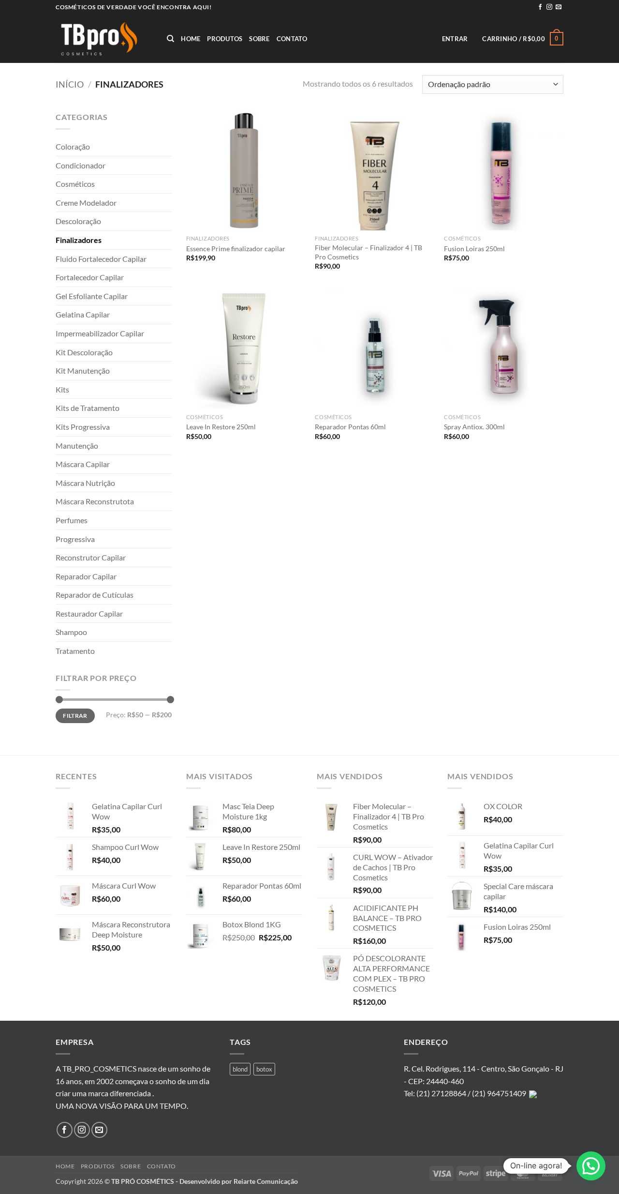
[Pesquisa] (170, 39)
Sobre (259, 39)
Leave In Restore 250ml (221, 427)
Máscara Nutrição (85, 482)
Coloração (73, 146)
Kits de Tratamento (87, 407)
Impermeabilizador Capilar (100, 333)
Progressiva (75, 539)
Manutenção (77, 445)
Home (190, 39)
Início (70, 84)
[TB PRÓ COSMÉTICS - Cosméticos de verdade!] (104, 39)
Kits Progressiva (83, 426)
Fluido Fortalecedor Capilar (101, 258)
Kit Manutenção (83, 370)
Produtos (224, 39)
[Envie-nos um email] (558, 7)
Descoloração (78, 221)
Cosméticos (75, 183)
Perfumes (72, 520)
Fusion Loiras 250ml (474, 248)
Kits (62, 389)
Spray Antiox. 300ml (474, 427)
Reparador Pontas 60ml (350, 427)
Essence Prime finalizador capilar (235, 248)
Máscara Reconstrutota (95, 501)
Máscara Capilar (83, 464)
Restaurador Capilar (89, 613)
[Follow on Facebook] (540, 7)
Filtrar (75, 715)
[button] (455, 38)
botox (264, 1069)
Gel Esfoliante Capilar (92, 296)
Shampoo (71, 631)
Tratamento (75, 650)
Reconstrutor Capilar (91, 557)
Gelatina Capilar (83, 314)
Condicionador (80, 165)
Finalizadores (79, 239)
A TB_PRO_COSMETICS (96, 1068)
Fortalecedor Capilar (90, 277)
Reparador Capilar (86, 576)
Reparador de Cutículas (94, 594)
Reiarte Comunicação (266, 1181)
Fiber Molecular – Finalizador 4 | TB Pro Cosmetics (368, 252)
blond (240, 1069)
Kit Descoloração (84, 352)
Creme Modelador (86, 202)
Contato (292, 39)
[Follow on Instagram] (549, 7)
